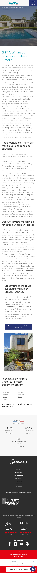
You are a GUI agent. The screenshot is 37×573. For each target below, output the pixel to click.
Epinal (5, 397)
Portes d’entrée (18, 475)
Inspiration (18, 478)
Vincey (20, 397)
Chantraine (6, 390)
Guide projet (18, 481)
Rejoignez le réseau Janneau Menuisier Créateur (18, 492)
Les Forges (21, 390)
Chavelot (5, 394)
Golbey (5, 399)
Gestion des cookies (18, 556)
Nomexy (20, 392)
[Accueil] (13, 3)
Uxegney (21, 394)
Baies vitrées (18, 472)
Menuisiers (18, 484)
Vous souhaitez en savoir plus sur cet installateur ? (17, 405)
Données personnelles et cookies (18, 554)
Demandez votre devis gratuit (18, 569)
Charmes (6, 392)
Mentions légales (18, 552)
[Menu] (3, 3)
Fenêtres (18, 469)
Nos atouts (18, 487)
